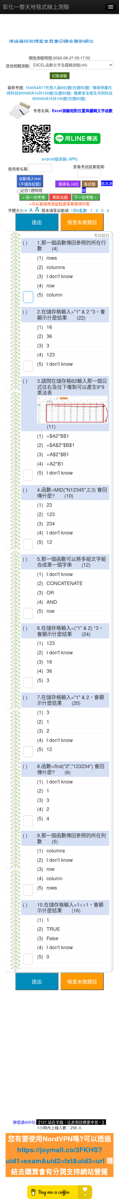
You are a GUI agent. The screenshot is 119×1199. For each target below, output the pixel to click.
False (52, 938)
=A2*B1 (55, 463)
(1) (40, 257)
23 (49, 504)
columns (55, 266)
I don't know (59, 275)
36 (49, 335)
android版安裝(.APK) (60, 159)
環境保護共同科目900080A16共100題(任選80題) (59, 90)
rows (51, 257)
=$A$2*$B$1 (60, 444)
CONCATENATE (64, 582)
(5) (40, 294)
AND (51, 601)
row (50, 285)
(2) (40, 266)
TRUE (53, 928)
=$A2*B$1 (57, 435)
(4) (40, 285)
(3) (40, 275)
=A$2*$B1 (57, 454)
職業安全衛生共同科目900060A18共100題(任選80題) (72, 95)
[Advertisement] (59, 1060)
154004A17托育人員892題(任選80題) (57, 87)
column (54, 294)
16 (49, 326)
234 (50, 523)
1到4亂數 (79, 210)
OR (50, 592)
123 (50, 354)
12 (49, 541)
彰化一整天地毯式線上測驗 (36, 7)
